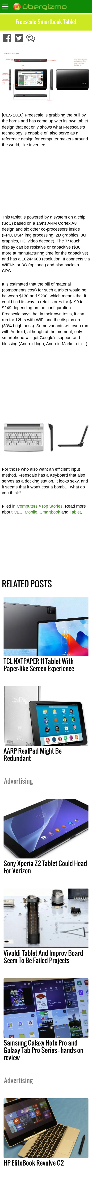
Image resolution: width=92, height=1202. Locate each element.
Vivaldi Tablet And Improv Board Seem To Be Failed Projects (43, 956)
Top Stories (52, 506)
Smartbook (50, 512)
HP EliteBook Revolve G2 (34, 1162)
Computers (27, 506)
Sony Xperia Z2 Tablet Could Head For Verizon (45, 866)
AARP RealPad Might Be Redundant (33, 754)
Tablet (75, 512)
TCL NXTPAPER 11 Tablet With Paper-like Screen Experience (39, 664)
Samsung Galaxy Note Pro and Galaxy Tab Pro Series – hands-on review (43, 1050)
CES (18, 512)
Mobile (31, 512)
